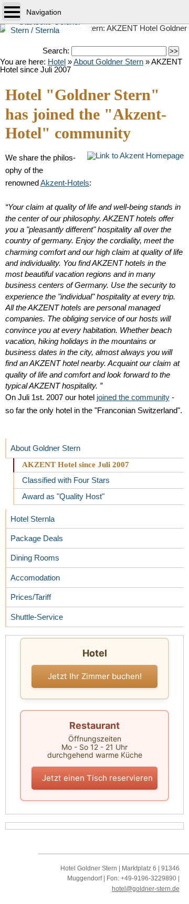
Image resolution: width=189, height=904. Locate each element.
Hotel (57, 61)
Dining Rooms (32, 555)
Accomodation (32, 575)
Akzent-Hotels (64, 182)
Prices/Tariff (28, 595)
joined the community (133, 397)
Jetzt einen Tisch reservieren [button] (97, 778)
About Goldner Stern (108, 61)
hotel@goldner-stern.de (146, 888)
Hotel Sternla (30, 516)
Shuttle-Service (34, 614)
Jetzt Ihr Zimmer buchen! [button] (95, 676)
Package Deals (34, 536)
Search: (57, 50)
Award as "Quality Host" (58, 495)
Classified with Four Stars (61, 478)
